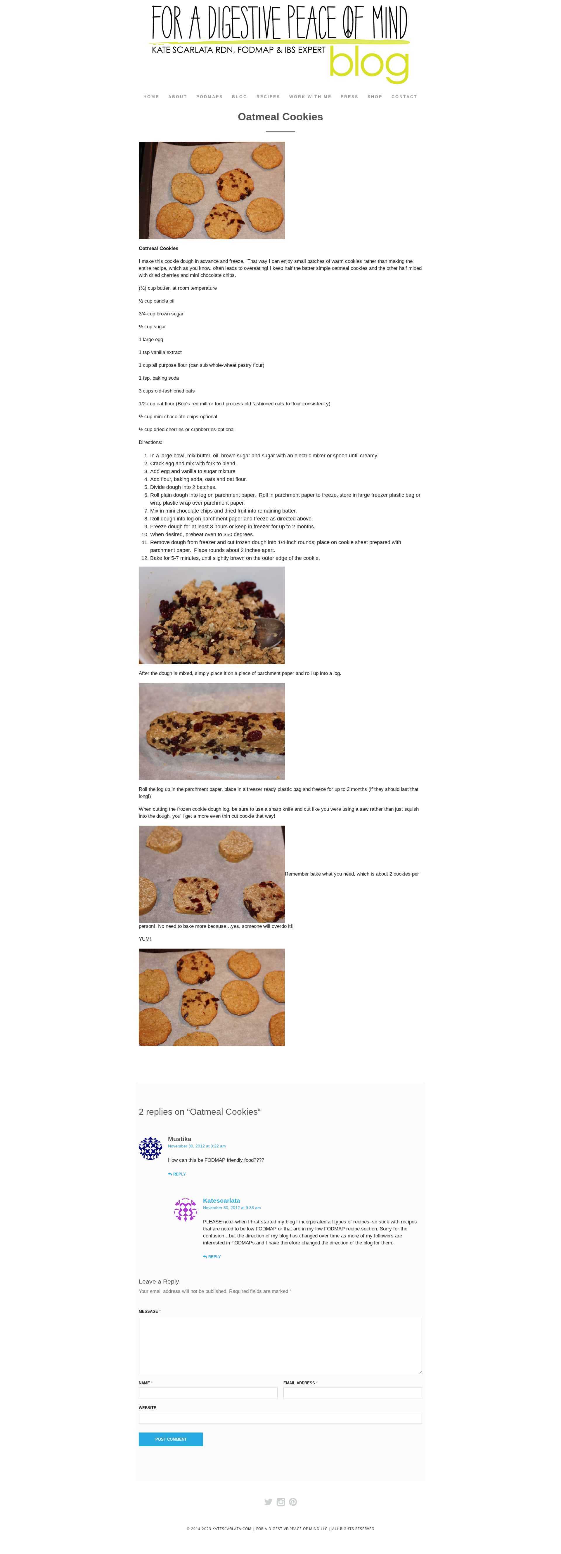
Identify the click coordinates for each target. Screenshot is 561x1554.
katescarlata (221, 1200)
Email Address (300, 1383)
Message (150, 1311)
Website (147, 1408)
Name (146, 1383)
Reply (179, 1174)
